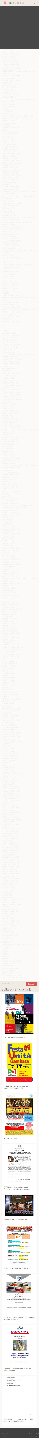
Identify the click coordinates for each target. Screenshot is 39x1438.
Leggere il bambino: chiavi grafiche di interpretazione (18, 1369)
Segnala (34, 1436)
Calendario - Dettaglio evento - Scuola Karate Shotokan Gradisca (18, 1420)
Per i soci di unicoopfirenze (14, 1037)
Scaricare (32, 984)
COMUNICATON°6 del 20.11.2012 (17, 1268)
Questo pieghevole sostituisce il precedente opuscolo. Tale (16, 1087)
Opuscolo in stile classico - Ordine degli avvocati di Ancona (19, 1318)
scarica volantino (10, 1138)
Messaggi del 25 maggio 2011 (15, 1219)
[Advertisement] (19, 27)
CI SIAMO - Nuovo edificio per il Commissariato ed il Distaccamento (17, 1188)
